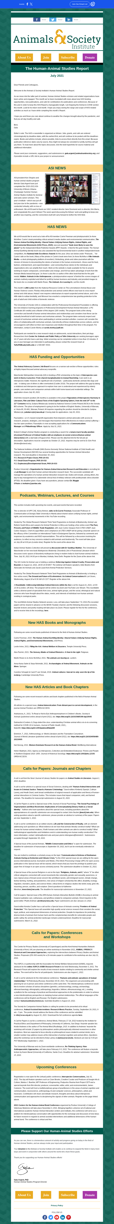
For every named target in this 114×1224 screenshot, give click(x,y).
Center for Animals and (38, 336)
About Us (24, 57)
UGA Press (58, 641)
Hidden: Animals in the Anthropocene (35, 276)
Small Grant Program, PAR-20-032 (32, 461)
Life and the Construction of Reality (68, 824)
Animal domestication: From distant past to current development (65, 705)
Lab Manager (21, 472)
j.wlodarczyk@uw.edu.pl (34, 412)
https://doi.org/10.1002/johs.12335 (80, 754)
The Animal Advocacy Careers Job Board (31, 366)
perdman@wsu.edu (45, 901)
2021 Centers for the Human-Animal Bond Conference (37, 1105)
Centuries (21, 404)
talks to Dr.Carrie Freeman (60, 511)
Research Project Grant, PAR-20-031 (33, 458)
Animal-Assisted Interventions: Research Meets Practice (48, 1009)
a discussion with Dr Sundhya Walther (66, 548)
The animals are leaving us (58, 658)
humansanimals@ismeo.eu (32, 1001)
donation (21, 1149)
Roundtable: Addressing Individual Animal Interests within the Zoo (43, 585)
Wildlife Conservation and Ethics (59, 844)
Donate (90, 57)
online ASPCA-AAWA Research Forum (43, 967)
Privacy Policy (57, 1206)
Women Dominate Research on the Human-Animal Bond (52, 745)
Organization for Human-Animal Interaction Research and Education (58, 469)
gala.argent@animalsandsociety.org (80, 153)
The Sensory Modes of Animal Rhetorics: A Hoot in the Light (55, 652)
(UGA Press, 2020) (45, 245)
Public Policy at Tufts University (62, 336)
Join (46, 57)
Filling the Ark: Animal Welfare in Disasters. (48, 647)
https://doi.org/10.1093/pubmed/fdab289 (38, 728)
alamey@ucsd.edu (65, 1038)
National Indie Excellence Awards (41, 254)
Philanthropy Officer (33, 426)
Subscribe (68, 57)
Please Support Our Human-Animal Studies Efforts (57, 1131)
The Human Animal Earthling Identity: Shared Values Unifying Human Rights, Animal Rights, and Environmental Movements (56, 242)
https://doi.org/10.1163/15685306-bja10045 (74, 717)
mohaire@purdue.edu (32, 483)
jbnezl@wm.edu (86, 812)
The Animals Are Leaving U (60, 282)
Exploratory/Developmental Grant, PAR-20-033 (37, 464)
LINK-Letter (29, 288)
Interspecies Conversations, (74, 1077)
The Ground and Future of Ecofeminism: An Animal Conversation (55, 576)
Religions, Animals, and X (71, 872)
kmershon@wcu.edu (30, 889)
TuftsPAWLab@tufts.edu (24, 345)
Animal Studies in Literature (79, 778)
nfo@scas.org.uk (23, 1015)
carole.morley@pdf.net (53, 328)
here (46, 611)
